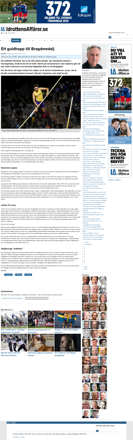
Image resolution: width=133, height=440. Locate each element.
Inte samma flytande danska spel (93, 182)
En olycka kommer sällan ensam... (93, 116)
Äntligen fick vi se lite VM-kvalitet (93, 165)
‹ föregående (88, 244)
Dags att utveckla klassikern (91, 129)
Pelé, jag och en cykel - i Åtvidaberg (94, 157)
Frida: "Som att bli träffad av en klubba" (95, 153)
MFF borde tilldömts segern (91, 219)
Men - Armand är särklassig (91, 169)
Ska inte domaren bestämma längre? (94, 194)
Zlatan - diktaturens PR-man (91, 120)
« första (86, 242)
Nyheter (6, 40)
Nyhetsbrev (40, 40)
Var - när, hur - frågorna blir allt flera (94, 122)
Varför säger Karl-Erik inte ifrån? (93, 180)
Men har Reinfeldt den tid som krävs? (94, 192)
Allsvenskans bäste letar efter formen (94, 102)
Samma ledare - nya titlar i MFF (93, 155)
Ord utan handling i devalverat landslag (95, 118)
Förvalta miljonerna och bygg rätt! (93, 235)
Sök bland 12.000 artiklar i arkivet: (117, 32)
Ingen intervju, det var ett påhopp (93, 114)
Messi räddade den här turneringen (94, 163)
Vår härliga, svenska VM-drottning (93, 131)
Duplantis (19, 274)
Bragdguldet (9, 274)
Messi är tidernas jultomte (91, 159)
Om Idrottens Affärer (62, 40)
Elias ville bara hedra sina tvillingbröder (95, 198)
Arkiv (50, 40)
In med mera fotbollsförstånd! (92, 227)
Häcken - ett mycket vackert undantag (94, 200)
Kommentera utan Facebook (36, 298)
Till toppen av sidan (19, 437)
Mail (4, 33)
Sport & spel (27, 40)
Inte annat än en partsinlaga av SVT (94, 202)
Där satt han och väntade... (91, 151)
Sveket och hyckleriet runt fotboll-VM (94, 184)
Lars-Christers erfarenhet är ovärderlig (95, 149)
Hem (8, 422)
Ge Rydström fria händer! (91, 186)
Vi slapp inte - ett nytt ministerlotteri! (94, 206)
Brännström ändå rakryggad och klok (94, 104)
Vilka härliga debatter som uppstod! (94, 94)
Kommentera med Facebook (12, 298)
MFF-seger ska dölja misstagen (93, 239)
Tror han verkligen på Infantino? (93, 178)
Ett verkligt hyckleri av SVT (91, 133)
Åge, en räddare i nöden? (91, 233)
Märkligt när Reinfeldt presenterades (94, 139)
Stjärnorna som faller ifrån (91, 172)
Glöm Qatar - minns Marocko (92, 161)
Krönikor (16, 40)
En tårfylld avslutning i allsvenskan (93, 196)
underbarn (28, 274)
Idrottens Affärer (24, 29)
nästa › (86, 267)
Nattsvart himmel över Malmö (92, 204)
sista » (86, 269)
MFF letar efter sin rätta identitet (93, 237)
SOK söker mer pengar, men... (92, 212)
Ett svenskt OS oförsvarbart (91, 92)
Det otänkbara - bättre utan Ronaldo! (94, 167)
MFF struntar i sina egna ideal (92, 96)
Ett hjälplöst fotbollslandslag (91, 225)
